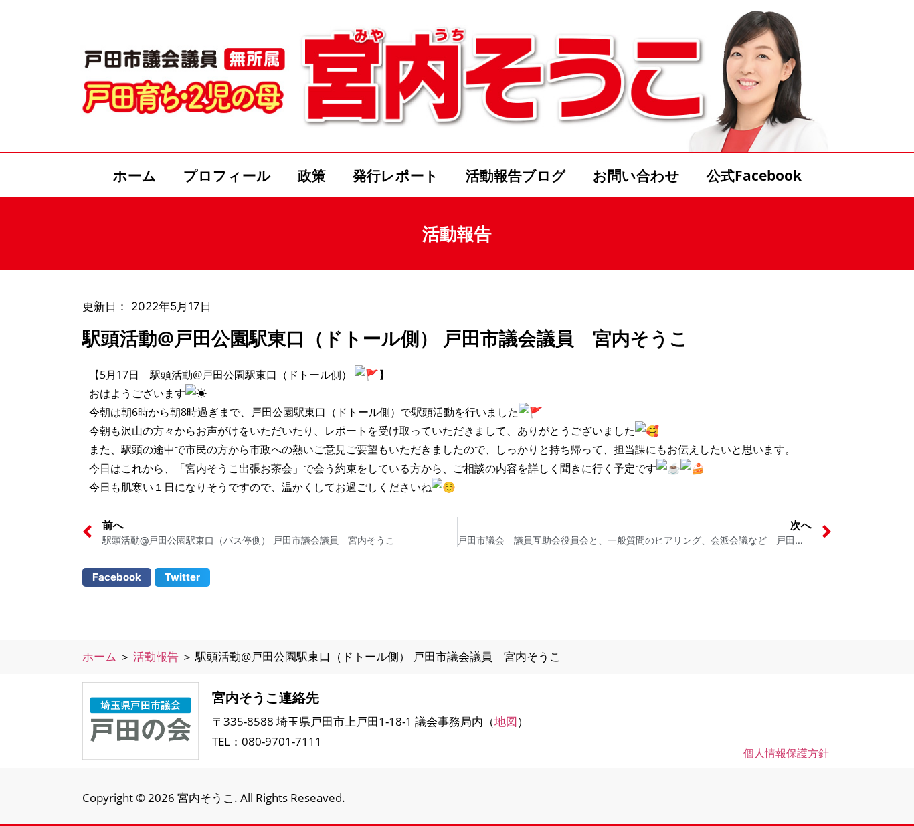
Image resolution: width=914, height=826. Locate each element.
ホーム (135, 175)
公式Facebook (754, 175)
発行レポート (396, 175)
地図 (505, 721)
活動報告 (156, 656)
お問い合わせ (636, 175)
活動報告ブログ (516, 175)
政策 (312, 175)
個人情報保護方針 (786, 753)
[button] (116, 577)
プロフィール (227, 175)
